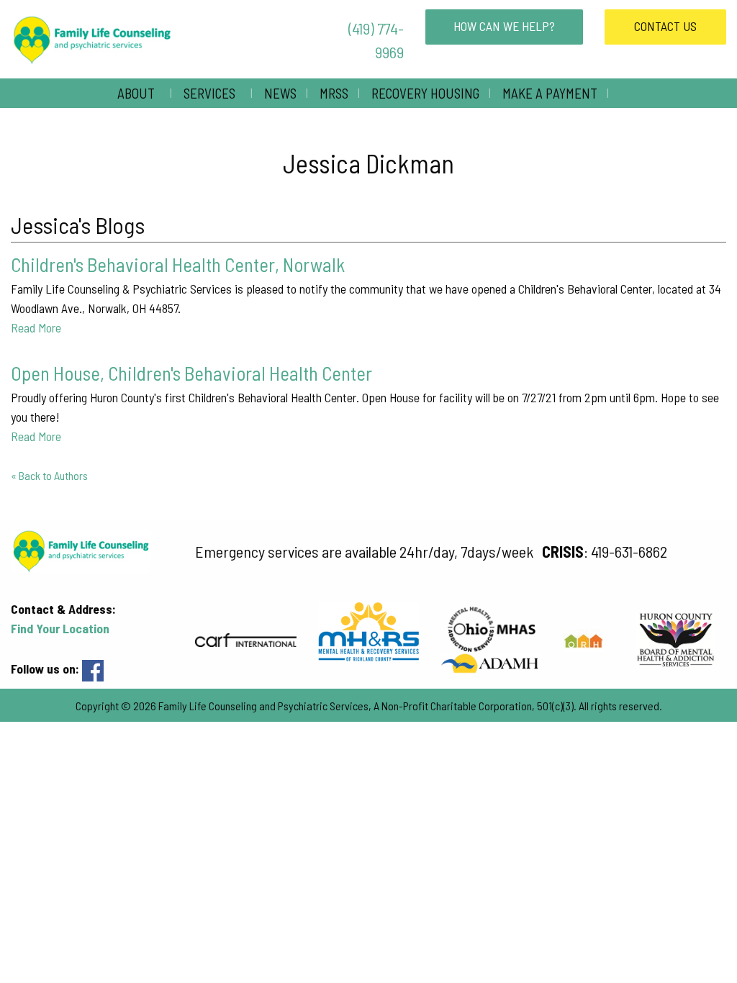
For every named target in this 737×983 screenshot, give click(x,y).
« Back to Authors (49, 475)
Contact (665, 26)
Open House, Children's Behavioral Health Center (191, 372)
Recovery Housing (425, 93)
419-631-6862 (629, 551)
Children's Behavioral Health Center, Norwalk (178, 264)
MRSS (334, 93)
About (136, 93)
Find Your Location (60, 628)
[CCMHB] (491, 661)
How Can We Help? (504, 26)
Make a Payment (549, 93)
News (280, 93)
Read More (36, 327)
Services (209, 93)
